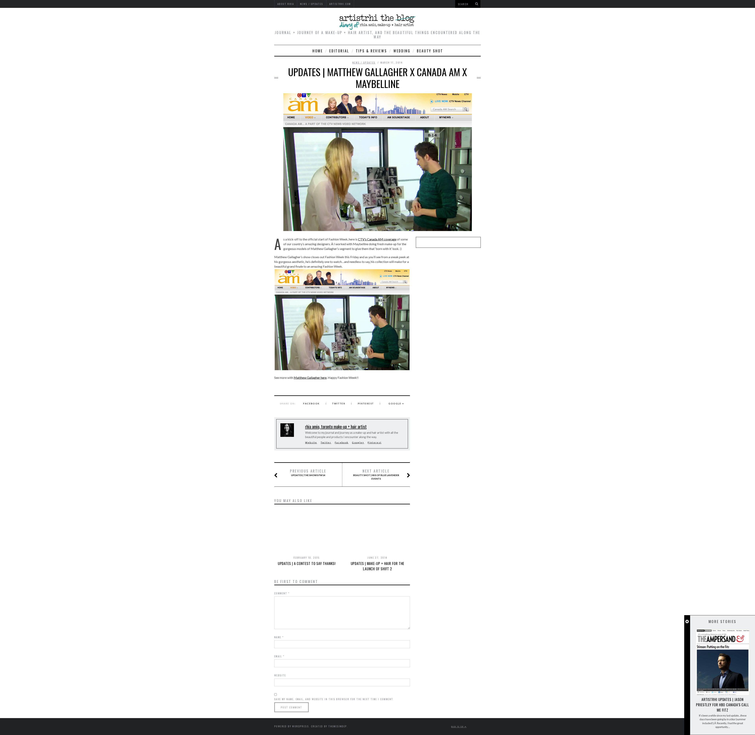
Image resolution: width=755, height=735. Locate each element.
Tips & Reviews (371, 50)
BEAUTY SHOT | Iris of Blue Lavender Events (376, 474)
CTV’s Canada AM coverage (377, 239)
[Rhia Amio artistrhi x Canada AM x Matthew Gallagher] (342, 320)
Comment (282, 593)
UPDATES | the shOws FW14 (308, 473)
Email (279, 656)
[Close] (687, 622)
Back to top (458, 726)
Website (311, 442)
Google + (396, 403)
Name (279, 637)
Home (317, 50)
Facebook (311, 403)
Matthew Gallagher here (310, 377)
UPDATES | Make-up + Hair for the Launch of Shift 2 (377, 566)
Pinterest (366, 403)
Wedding (401, 50)
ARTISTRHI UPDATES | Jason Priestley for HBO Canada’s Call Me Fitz (722, 705)
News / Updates (364, 62)
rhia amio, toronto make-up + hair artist (336, 426)
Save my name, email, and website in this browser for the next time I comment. (334, 699)
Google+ (358, 442)
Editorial (339, 50)
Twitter (338, 403)
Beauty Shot (430, 50)
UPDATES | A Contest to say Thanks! (307, 563)
